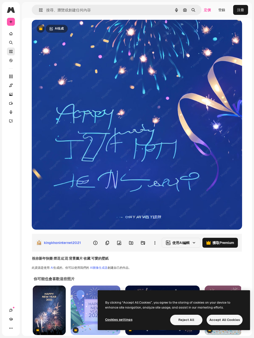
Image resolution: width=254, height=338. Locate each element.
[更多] (11, 328)
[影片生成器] (11, 103)
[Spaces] (11, 85)
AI (52, 268)
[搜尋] (11, 43)
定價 (207, 10)
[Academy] (11, 319)
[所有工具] (11, 76)
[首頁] (11, 34)
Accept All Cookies (224, 320)
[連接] (11, 310)
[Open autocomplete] (39, 10)
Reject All (186, 320)
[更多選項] (155, 243)
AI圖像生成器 (99, 268)
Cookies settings (118, 319)
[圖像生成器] (11, 94)
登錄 (221, 10)
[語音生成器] (11, 112)
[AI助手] (11, 121)
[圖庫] (11, 51)
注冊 (240, 10)
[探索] (11, 60)
